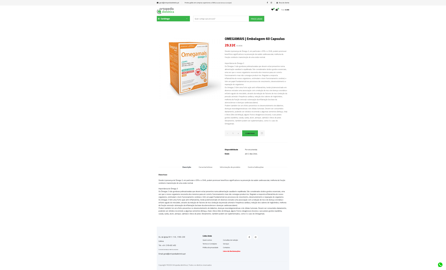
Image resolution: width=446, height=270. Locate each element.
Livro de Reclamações (231, 251)
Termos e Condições (210, 243)
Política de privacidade (210, 247)
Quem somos (207, 240)
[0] (272, 9)
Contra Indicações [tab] (256, 167)
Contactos (226, 247)
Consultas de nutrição (230, 240)
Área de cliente (283, 3)
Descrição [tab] (186, 167)
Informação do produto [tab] (230, 167)
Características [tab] (205, 167)
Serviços (226, 243)
